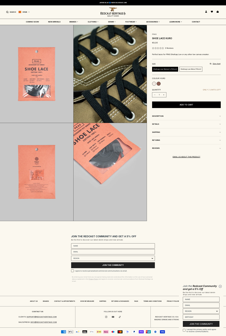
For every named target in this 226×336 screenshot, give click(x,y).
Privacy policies (173, 301)
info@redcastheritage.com (43, 322)
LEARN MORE (174, 22)
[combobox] (112, 258)
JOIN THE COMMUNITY (113, 265)
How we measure (87, 301)
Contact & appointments (64, 301)
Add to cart (186, 105)
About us (34, 301)
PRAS (154, 34)
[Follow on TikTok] (119, 317)
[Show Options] (152, 258)
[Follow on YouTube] (113, 317)
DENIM (111, 22)
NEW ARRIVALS (54, 22)
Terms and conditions (152, 301)
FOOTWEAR (130, 22)
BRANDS (72, 22)
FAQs (136, 301)
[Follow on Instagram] (106, 317)
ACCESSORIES (152, 22)
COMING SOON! (32, 22)
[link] (162, 48)
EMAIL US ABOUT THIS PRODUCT (186, 157)
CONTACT (196, 22)
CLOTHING (92, 22)
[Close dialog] (220, 286)
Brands (46, 301)
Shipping (102, 301)
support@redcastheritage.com (42, 317)
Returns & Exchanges (120, 301)
